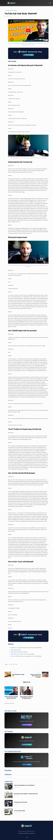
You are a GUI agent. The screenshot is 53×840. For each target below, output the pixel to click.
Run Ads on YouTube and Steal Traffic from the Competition (35, 676)
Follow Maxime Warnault (16, 651)
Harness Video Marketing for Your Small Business (24, 785)
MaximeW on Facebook (16, 649)
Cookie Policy (26, 833)
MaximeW (10, 172)
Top (27, 837)
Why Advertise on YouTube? (17, 654)
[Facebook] (3, 24)
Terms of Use (32, 833)
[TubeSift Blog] (11, 3)
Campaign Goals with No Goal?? (20, 802)
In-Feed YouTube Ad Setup (19, 810)
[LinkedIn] (3, 30)
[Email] (3, 34)
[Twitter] (3, 27)
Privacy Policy (20, 833)
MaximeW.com (24, 580)
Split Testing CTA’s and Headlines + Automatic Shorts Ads (26, 793)
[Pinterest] (14, 664)
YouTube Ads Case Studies (11, 10)
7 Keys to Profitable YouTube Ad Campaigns (21, 656)
